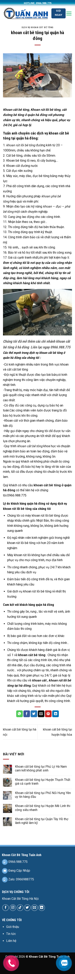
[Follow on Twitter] (27, 907)
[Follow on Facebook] (5, 907)
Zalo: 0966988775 (21, 879)
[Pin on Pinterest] (48, 713)
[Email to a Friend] (41, 713)
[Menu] (69, 13)
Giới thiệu (12, 927)
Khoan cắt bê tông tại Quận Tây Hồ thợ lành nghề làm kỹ (41, 821)
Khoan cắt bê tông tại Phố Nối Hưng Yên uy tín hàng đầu (43, 795)
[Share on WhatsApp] (19, 713)
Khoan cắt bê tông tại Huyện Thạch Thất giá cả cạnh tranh (42, 781)
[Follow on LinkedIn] (41, 907)
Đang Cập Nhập (19, 870)
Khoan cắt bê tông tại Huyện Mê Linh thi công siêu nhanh (42, 808)
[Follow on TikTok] (20, 907)
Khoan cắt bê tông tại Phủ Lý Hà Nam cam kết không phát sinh (41, 768)
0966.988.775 (18, 862)
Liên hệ (11, 941)
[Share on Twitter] (34, 713)
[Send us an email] (34, 907)
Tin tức (11, 934)
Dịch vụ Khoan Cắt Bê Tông (37, 27)
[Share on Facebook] (26, 713)
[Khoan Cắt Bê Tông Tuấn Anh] (25, 13)
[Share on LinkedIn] (55, 713)
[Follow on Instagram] (13, 907)
